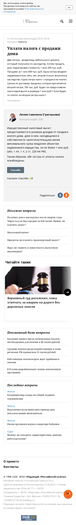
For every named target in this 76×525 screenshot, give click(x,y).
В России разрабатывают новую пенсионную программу (34, 371)
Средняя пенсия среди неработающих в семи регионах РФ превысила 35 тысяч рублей (34, 350)
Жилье (11, 391)
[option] (38, 293)
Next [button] (68, 292)
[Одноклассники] (66, 195)
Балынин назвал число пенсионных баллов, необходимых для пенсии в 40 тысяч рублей (33, 340)
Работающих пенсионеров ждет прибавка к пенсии (33, 360)
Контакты (11, 467)
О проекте (11, 461)
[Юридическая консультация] (12, 21)
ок (69, 7)
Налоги (22, 41)
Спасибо (16, 170)
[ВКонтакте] (60, 195)
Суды (10, 431)
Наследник (13, 100)
